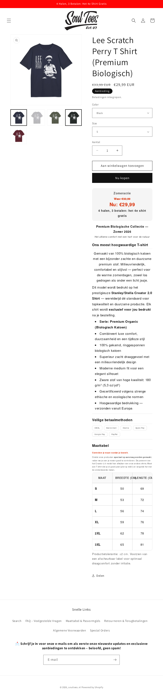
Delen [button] (100, 576)
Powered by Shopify (92, 687)
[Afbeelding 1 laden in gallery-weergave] (19, 117)
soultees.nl (74, 687)
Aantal (96, 142)
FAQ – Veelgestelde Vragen (43, 621)
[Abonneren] (114, 660)
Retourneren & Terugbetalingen (126, 621)
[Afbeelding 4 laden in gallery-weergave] (73, 117)
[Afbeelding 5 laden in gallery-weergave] (19, 136)
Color (95, 104)
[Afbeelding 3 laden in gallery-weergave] (55, 117)
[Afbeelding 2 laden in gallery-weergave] (37, 117)
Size (94, 123)
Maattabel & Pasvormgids (83, 621)
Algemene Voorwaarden (69, 630)
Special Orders (100, 630)
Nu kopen (122, 178)
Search (17, 621)
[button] (9, 20)
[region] (122, 511)
